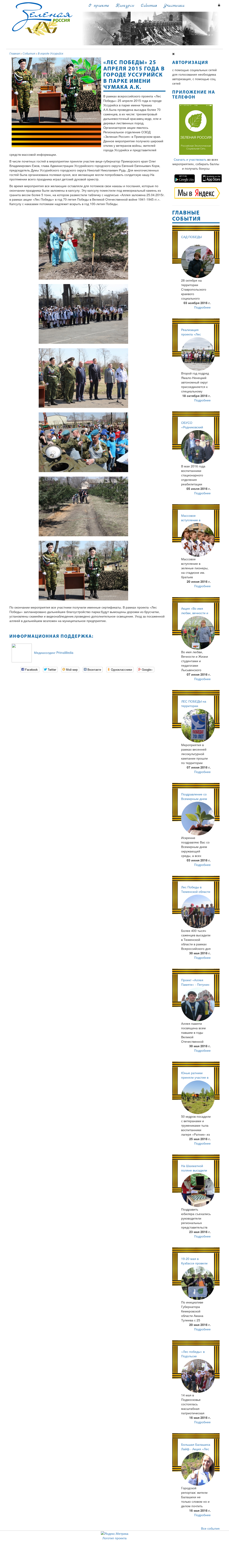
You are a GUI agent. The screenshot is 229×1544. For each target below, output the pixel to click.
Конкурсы (125, 6)
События (149, 6)
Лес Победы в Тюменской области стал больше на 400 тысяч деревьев (195, 894)
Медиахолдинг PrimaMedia (53, 652)
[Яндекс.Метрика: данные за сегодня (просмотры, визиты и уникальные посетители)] (114, 1533)
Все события (210, 1528)
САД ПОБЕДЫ (191, 236)
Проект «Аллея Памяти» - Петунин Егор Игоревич (195, 984)
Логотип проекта (114, 1538)
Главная (14, 53)
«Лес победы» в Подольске (193, 1353)
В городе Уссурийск (50, 53)
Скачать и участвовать (190, 159)
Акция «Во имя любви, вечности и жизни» (194, 613)
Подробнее (202, 307)
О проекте (99, 6)
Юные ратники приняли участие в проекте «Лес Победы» (194, 1079)
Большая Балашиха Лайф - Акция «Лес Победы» (195, 1449)
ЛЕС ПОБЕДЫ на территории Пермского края (193, 705)
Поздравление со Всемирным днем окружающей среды (195, 798)
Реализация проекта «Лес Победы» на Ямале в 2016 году (195, 336)
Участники (174, 6)
